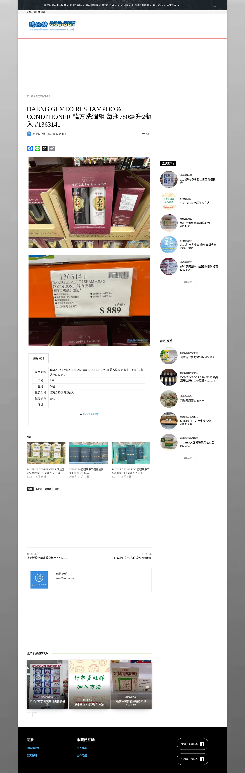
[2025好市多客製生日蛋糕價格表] (47, 684)
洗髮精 (39, 489)
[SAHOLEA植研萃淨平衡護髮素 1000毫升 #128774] (88, 453)
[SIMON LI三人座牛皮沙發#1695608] (169, 420)
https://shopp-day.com (65, 578)
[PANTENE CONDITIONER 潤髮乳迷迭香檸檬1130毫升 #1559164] (46, 453)
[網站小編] (29, 133)
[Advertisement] (152, 25)
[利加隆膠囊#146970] (169, 399)
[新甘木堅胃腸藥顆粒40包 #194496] (131, 684)
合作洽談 (82, 755)
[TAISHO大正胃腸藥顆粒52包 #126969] (169, 442)
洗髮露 (48, 489)
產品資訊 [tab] (38, 358)
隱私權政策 (33, 747)
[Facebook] (57, 583)
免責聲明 (32, 755)
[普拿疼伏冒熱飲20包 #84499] (169, 355)
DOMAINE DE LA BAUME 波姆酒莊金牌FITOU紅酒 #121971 (199, 379)
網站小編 (40, 134)
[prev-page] (29, 714)
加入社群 (82, 747)
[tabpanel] (89, 394)
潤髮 (57, 489)
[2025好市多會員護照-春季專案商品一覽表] (169, 244)
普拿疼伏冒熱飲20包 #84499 (197, 357)
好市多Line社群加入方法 (89, 704)
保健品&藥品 (130, 697)
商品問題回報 (91, 414)
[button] (214, 5)
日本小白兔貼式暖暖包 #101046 (133, 557)
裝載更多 (188, 282)
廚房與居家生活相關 (41, 96)
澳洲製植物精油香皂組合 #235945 (47, 557)
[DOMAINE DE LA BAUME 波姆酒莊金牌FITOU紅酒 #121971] (169, 377)
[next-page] (34, 714)
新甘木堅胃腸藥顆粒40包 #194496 (131, 703)
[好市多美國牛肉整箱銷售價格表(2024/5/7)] (169, 266)
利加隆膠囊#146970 (192, 400)
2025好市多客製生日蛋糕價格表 (47, 703)
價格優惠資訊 (47, 697)
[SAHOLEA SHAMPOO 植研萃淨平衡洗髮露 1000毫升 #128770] (131, 453)
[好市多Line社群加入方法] (89, 684)
